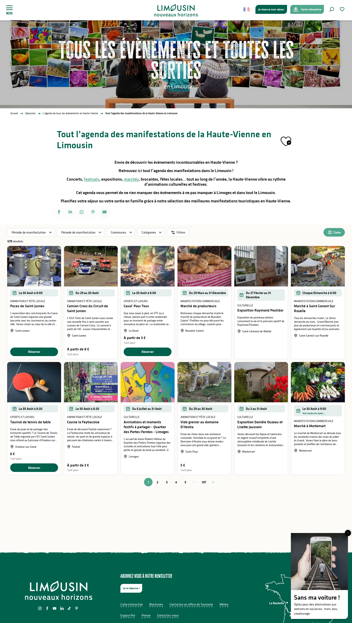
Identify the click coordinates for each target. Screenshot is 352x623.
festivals (91, 179)
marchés (131, 179)
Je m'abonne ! (131, 588)
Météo (224, 604)
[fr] (246, 9)
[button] (331, 9)
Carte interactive (131, 604)
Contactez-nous (168, 615)
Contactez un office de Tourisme (191, 604)
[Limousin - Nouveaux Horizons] (176, 10)
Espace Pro (127, 615)
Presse (146, 615)
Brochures (156, 604)
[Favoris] (342, 9)
